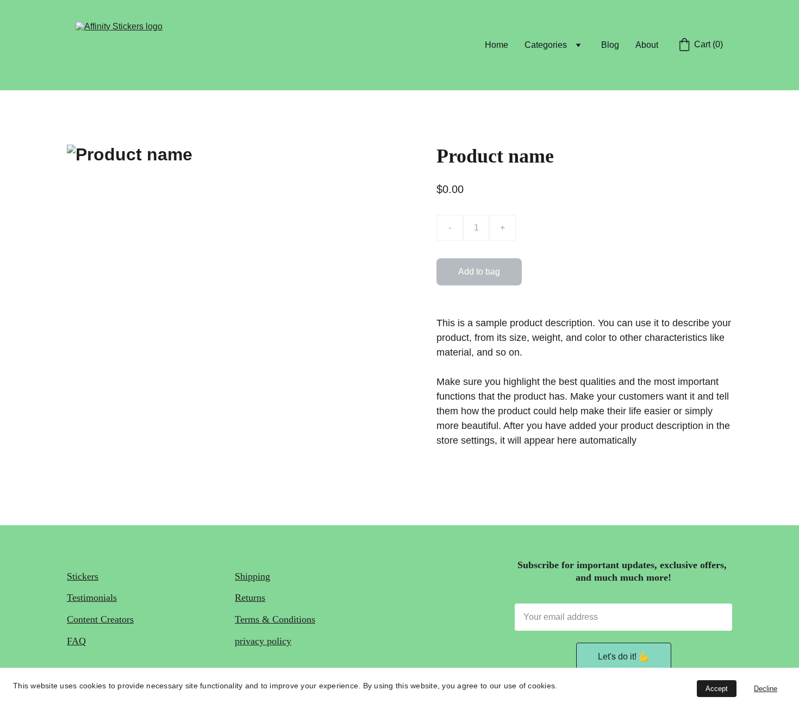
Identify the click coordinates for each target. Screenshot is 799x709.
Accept (717, 689)
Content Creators (100, 619)
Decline (765, 689)
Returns (250, 597)
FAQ (76, 641)
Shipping (252, 576)
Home (496, 44)
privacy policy (263, 641)
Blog (610, 44)
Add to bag (479, 271)
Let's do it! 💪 (624, 656)
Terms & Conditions (275, 619)
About (646, 44)
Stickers (82, 576)
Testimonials (92, 597)
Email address (532, 598)
